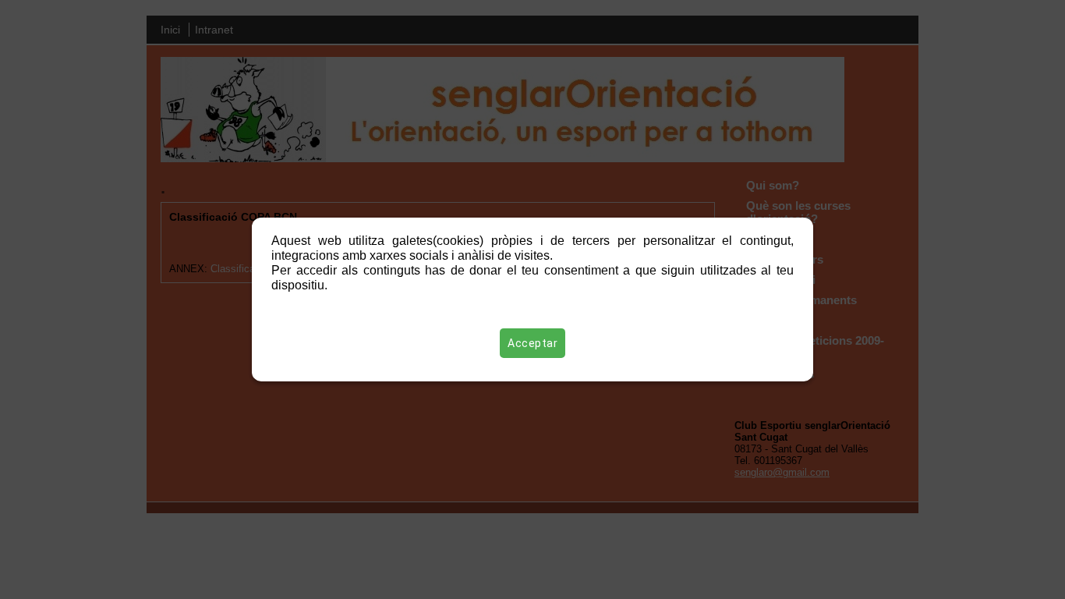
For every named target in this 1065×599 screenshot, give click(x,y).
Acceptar (532, 343)
